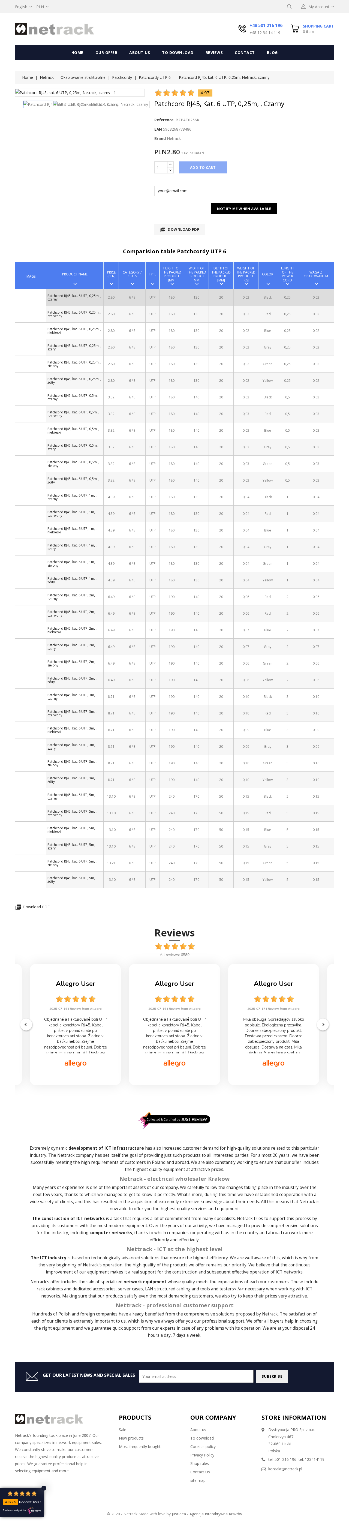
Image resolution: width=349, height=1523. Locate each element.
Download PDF (179, 230)
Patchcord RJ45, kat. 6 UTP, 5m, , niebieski (72, 829)
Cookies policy (203, 1446)
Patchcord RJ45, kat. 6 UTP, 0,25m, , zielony (74, 364)
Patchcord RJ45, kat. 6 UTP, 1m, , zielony (72, 563)
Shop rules (199, 1463)
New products (131, 1438)
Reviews (214, 52)
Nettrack (66, 1155)
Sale (122, 1429)
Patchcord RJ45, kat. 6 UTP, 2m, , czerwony (72, 613)
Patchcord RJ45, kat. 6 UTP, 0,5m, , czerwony (73, 413)
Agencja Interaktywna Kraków (215, 1513)
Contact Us (200, 1471)
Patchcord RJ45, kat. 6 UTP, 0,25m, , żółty (74, 380)
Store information (293, 1417)
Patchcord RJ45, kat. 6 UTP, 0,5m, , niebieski (73, 430)
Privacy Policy (202, 1455)
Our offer (106, 52)
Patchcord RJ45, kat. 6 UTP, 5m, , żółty (72, 879)
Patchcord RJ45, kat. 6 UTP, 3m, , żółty (72, 779)
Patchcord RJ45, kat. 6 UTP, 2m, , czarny (72, 596)
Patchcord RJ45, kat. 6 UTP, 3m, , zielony (72, 763)
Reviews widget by (14, 1510)
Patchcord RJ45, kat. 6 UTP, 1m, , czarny (72, 497)
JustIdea (179, 1513)
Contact (245, 52)
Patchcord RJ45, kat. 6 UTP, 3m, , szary (72, 746)
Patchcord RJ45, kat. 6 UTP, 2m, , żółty (72, 680)
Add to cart (203, 167)
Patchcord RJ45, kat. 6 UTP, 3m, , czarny (72, 696)
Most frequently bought (140, 1446)
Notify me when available (244, 208)
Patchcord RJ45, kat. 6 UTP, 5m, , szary (72, 846)
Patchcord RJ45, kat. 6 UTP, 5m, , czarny (72, 796)
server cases (130, 1289)
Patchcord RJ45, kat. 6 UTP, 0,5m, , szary (73, 447)
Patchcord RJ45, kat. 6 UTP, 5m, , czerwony (72, 813)
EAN (158, 129)
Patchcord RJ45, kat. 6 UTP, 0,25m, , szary (74, 347)
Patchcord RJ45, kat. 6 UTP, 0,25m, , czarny (74, 297)
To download (178, 52)
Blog (272, 52)
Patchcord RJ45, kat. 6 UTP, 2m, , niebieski (72, 630)
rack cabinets (50, 1289)
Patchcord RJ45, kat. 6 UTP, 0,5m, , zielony (73, 463)
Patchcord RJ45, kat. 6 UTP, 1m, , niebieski (72, 530)
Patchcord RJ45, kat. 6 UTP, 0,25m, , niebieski (74, 330)
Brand (160, 138)
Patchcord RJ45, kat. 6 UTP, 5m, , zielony (72, 863)
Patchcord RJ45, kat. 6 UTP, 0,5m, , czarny (73, 397)
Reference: (164, 119)
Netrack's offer (45, 1282)
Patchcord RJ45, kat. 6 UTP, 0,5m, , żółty (73, 480)
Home (77, 52)
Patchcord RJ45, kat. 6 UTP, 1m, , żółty (72, 580)
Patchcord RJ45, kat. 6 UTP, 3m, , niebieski (72, 730)
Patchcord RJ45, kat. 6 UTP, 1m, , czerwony (72, 513)
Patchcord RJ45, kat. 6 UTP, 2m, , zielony (72, 663)
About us (139, 52)
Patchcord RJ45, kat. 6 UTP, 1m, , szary (72, 547)
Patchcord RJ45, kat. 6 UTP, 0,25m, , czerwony (74, 314)
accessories (104, 1289)
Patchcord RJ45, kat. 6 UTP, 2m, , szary (72, 646)
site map (198, 1480)
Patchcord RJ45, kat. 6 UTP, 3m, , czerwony (72, 713)
